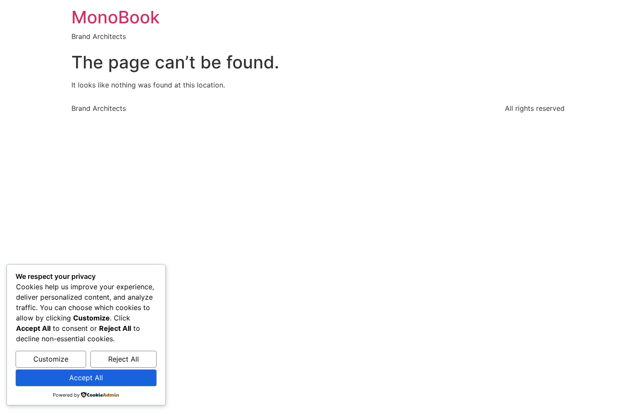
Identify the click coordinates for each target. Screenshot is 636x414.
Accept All (86, 377)
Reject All (123, 359)
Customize (50, 359)
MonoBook (115, 17)
